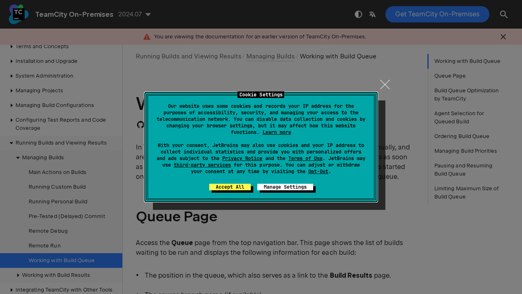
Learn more (277, 132)
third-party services (202, 165)
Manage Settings (285, 187)
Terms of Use (305, 158)
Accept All (230, 187)
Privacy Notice (242, 158)
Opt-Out (318, 171)
